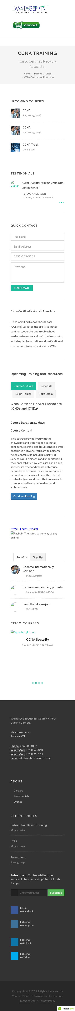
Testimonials (21, 796)
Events (18, 801)
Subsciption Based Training (29, 825)
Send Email (21, 287)
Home (27, 73)
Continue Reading (24, 496)
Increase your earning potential (43, 587)
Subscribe (56, 892)
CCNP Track (30, 144)
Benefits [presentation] (22, 557)
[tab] (23, 386)
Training (38, 73)
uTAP (14, 841)
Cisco (48, 73)
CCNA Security (37, 639)
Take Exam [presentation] (46, 393)
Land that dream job (36, 604)
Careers (18, 790)
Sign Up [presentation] (37, 557)
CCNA (26, 110)
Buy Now (47, 644)
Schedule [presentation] (46, 385)
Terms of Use (27, 1000)
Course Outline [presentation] (23, 385)
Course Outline (31, 644)
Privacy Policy (47, 1000)
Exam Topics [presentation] (23, 393)
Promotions (18, 857)
